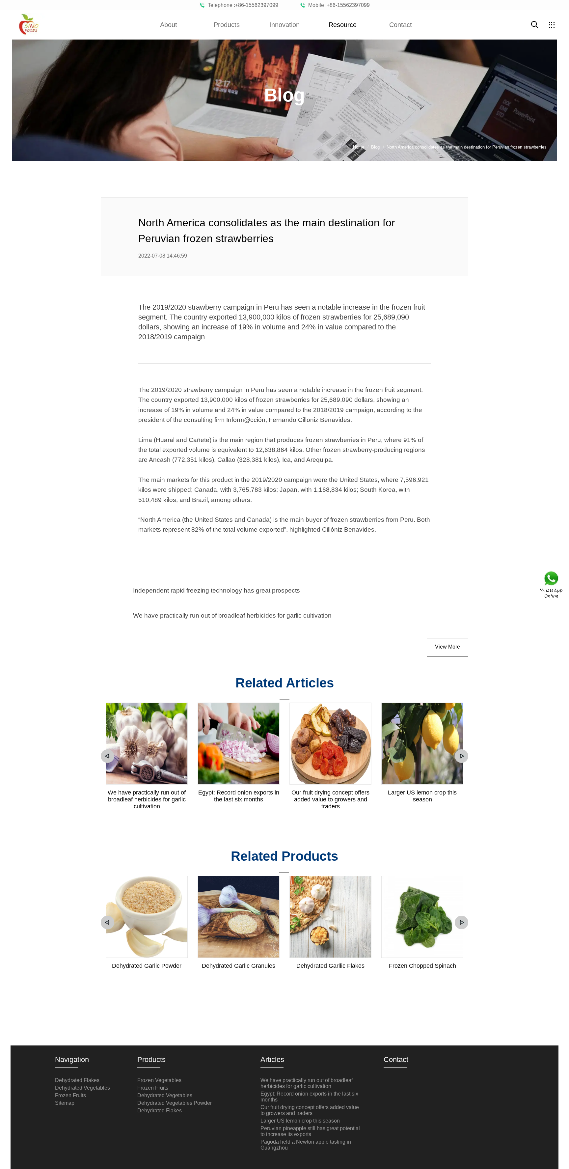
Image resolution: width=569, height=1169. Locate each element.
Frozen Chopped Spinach (422, 965)
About (168, 24)
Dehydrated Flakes (77, 1080)
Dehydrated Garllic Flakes (330, 965)
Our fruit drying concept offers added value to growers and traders (330, 799)
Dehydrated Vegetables (82, 1088)
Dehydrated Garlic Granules (238, 965)
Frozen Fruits (70, 1095)
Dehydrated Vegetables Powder (174, 1103)
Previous (107, 756)
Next (461, 756)
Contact (400, 24)
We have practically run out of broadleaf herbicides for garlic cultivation (147, 799)
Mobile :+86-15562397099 (338, 5)
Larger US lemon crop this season (422, 796)
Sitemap (64, 1103)
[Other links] (551, 24)
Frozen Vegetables (159, 1080)
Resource (343, 24)
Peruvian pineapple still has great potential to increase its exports (310, 1131)
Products (227, 24)
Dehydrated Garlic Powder (146, 965)
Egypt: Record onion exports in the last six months (238, 796)
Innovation (284, 24)
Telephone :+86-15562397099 (241, 5)
